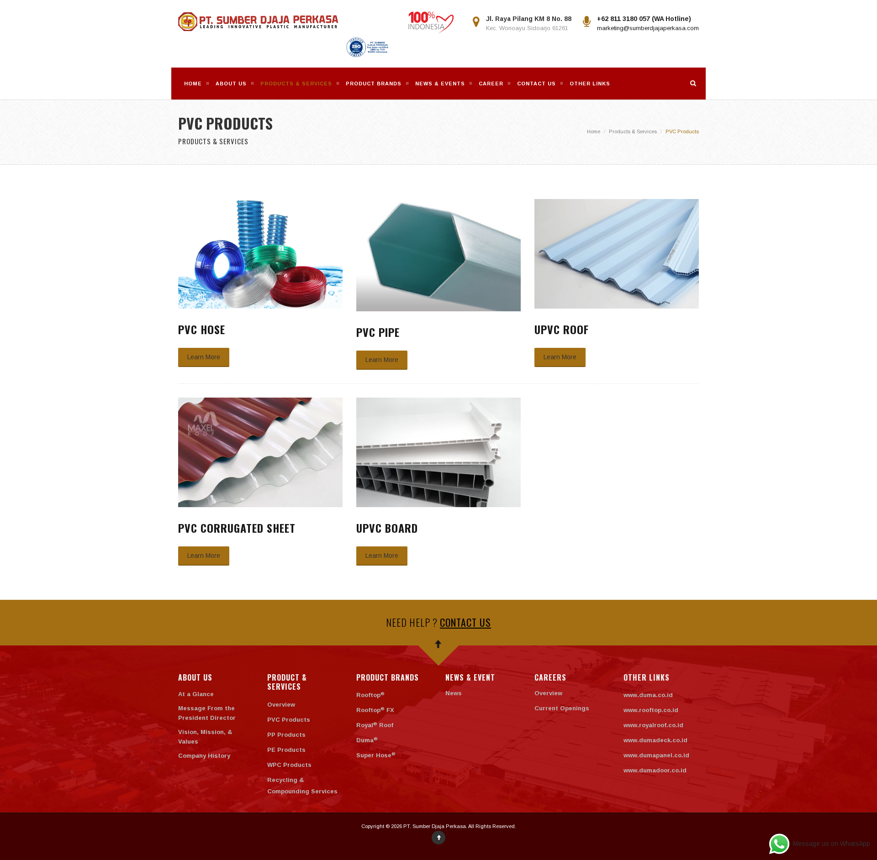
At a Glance (196, 694)
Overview (281, 704)
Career (491, 83)
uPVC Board (387, 527)
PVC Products (288, 719)
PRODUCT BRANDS (374, 83)
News (453, 693)
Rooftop (370, 695)
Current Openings (561, 708)
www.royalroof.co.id (653, 725)
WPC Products (289, 764)
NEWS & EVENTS (440, 83)
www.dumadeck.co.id (655, 740)
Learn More (203, 357)
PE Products (286, 749)
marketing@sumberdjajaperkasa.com (648, 28)
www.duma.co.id (648, 695)
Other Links (590, 83)
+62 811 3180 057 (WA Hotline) (644, 18)
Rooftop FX (375, 710)
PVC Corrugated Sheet (237, 527)
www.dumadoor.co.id (655, 770)
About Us (231, 83)
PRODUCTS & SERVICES (296, 83)
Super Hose (376, 755)
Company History (204, 755)
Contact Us (536, 83)
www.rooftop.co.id (650, 710)
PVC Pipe (378, 332)
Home (193, 83)
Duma (367, 740)
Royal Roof (374, 725)
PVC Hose (201, 329)
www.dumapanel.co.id (656, 755)
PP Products (286, 734)
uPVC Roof (561, 329)
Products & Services (633, 131)
